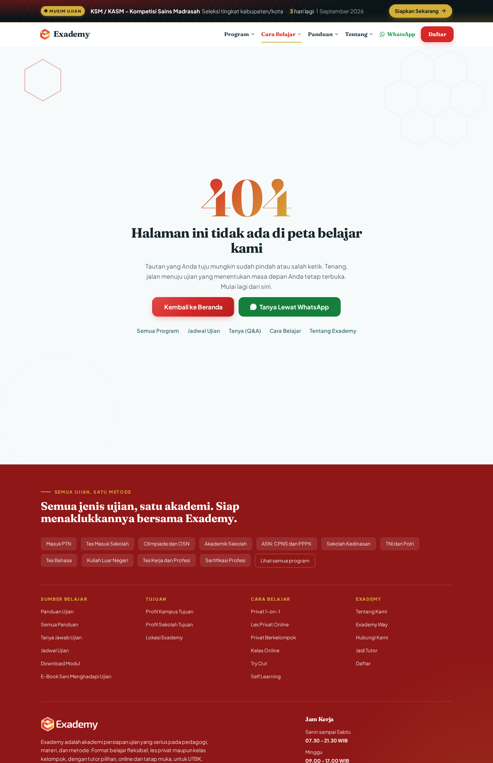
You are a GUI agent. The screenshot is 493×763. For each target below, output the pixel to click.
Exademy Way (372, 624)
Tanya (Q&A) (245, 330)
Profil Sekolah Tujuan (169, 624)
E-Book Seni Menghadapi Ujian (76, 676)
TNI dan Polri (400, 544)
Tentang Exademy (333, 330)
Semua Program (158, 330)
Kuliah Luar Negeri (107, 560)
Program (236, 33)
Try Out (259, 663)
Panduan (320, 33)
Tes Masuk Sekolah (107, 544)
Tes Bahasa (59, 560)
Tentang (356, 33)
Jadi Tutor (367, 650)
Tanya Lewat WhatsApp (294, 307)
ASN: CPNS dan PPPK (286, 544)
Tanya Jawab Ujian (61, 637)
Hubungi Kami (372, 637)
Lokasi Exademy (164, 637)
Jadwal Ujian (204, 330)
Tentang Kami (371, 611)
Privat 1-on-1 (265, 611)
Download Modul (60, 663)
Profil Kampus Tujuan (169, 611)
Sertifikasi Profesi (225, 560)
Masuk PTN (58, 544)
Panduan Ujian (57, 611)
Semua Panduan (59, 624)
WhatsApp (401, 34)
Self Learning (266, 676)
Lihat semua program (285, 560)
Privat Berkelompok (273, 637)
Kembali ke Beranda (193, 307)
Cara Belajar (278, 33)
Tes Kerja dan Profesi (166, 560)
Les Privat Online (270, 624)
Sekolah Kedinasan (349, 544)
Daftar (437, 34)
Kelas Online (265, 650)
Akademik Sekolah (226, 544)
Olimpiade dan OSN (166, 544)
